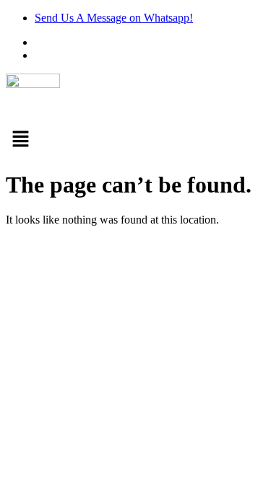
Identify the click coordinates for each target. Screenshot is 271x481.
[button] (135, 140)
